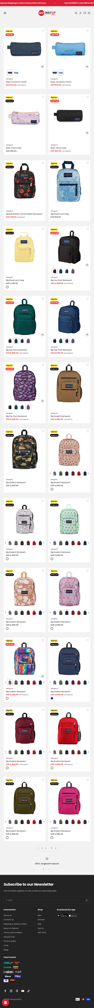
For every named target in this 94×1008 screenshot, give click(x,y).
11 (51, 848)
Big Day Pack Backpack (61, 280)
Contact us (9, 919)
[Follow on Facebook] (5, 990)
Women (41, 919)
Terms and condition (13, 932)
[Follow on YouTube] (22, 990)
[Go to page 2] (55, 848)
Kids (39, 924)
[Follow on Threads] (16, 990)
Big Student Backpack (60, 416)
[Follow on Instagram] (11, 990)
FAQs (6, 945)
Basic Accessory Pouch (16, 82)
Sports (41, 928)
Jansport (9, 79)
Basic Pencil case (13, 148)
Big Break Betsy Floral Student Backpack (24, 214)
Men (40, 915)
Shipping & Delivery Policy (15, 924)
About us (8, 915)
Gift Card (42, 932)
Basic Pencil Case (58, 148)
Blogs (6, 949)
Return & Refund (11, 928)
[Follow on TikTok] (28, 990)
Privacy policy (10, 941)
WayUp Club (9, 937)
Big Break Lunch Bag (60, 214)
